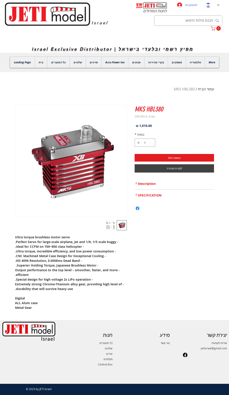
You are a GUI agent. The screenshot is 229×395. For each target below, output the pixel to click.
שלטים (108, 348)
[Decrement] (152, 143)
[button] (216, 28)
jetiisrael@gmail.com (214, 348)
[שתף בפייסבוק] (137, 208)
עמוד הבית (206, 89)
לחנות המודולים (155, 11)
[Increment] (138, 143)
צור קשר (165, 343)
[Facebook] (185, 355)
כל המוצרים (106, 343)
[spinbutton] (145, 143)
